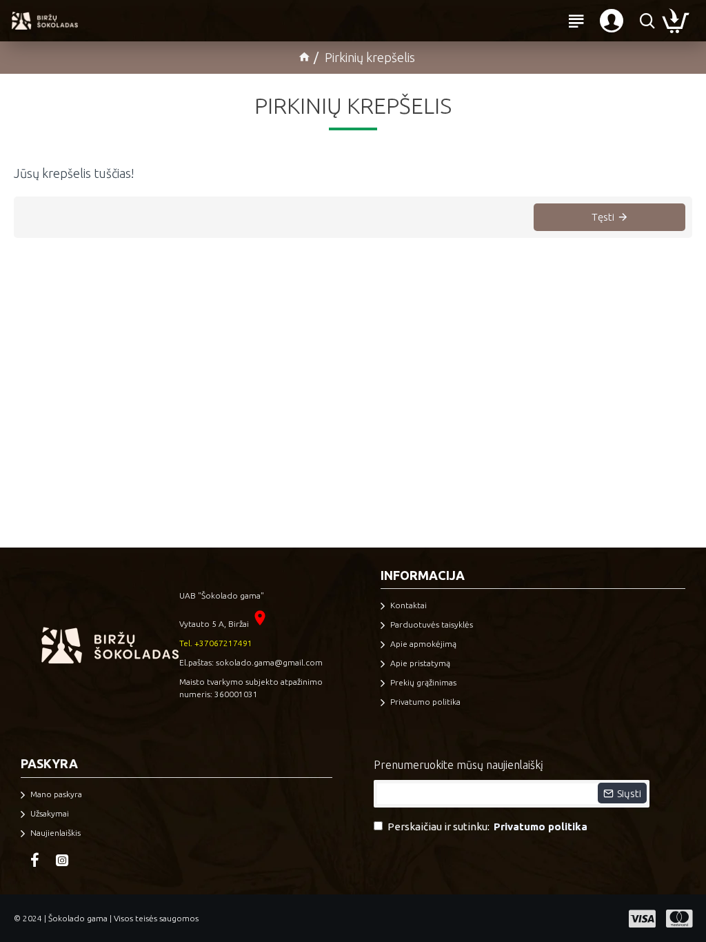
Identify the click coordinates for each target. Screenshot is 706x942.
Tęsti (603, 217)
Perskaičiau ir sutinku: (487, 826)
